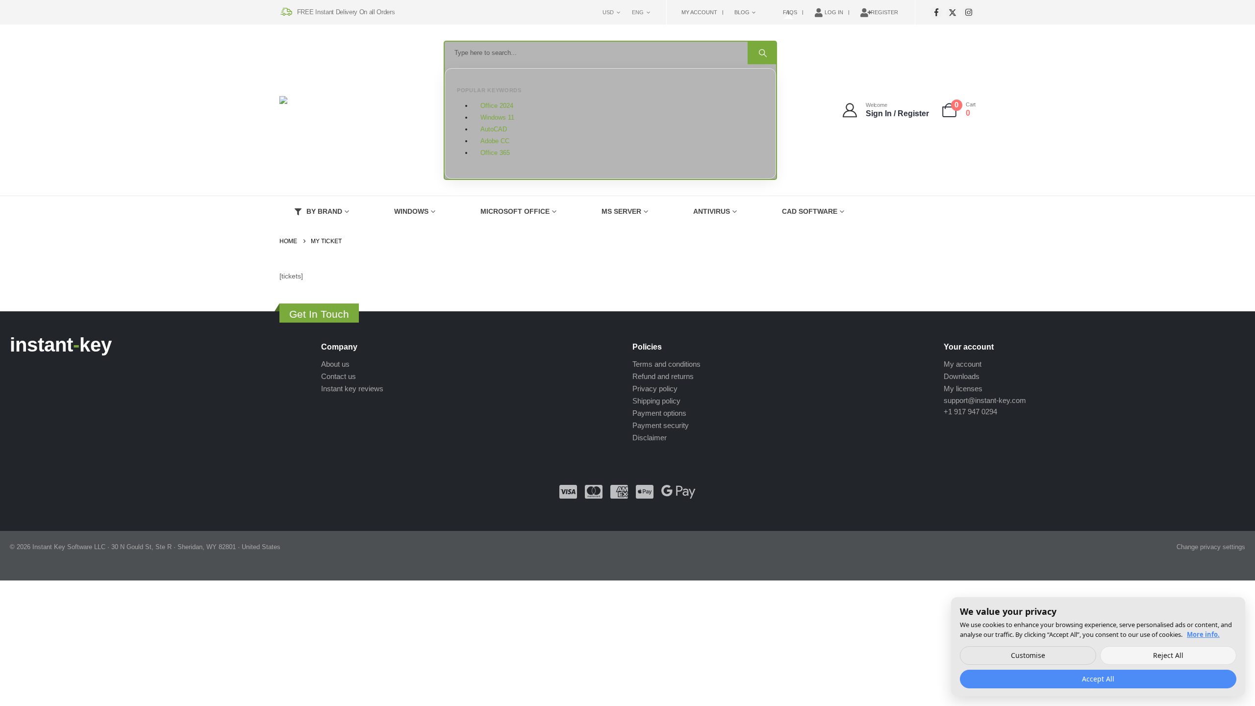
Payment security (660, 425)
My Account (699, 12)
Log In (834, 12)
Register (884, 12)
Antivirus (711, 211)
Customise (1028, 655)
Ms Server (621, 211)
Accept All (1098, 678)
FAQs (790, 12)
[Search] (762, 53)
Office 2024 (496, 105)
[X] (952, 12)
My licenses (963, 388)
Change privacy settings (1211, 547)
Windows (411, 211)
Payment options (659, 413)
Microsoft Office (515, 211)
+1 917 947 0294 (970, 411)
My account (962, 364)
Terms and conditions (666, 364)
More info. (1203, 634)
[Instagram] (968, 12)
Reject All (1168, 655)
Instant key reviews (352, 388)
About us (335, 364)
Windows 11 (497, 117)
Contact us (338, 376)
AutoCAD (493, 129)
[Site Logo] (328, 110)
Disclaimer (649, 437)
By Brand (324, 211)
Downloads (961, 376)
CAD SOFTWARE (809, 211)
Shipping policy (656, 401)
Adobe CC (494, 141)
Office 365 (495, 153)
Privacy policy (655, 388)
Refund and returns (663, 376)
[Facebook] (936, 12)
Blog (742, 12)
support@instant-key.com (985, 400)
